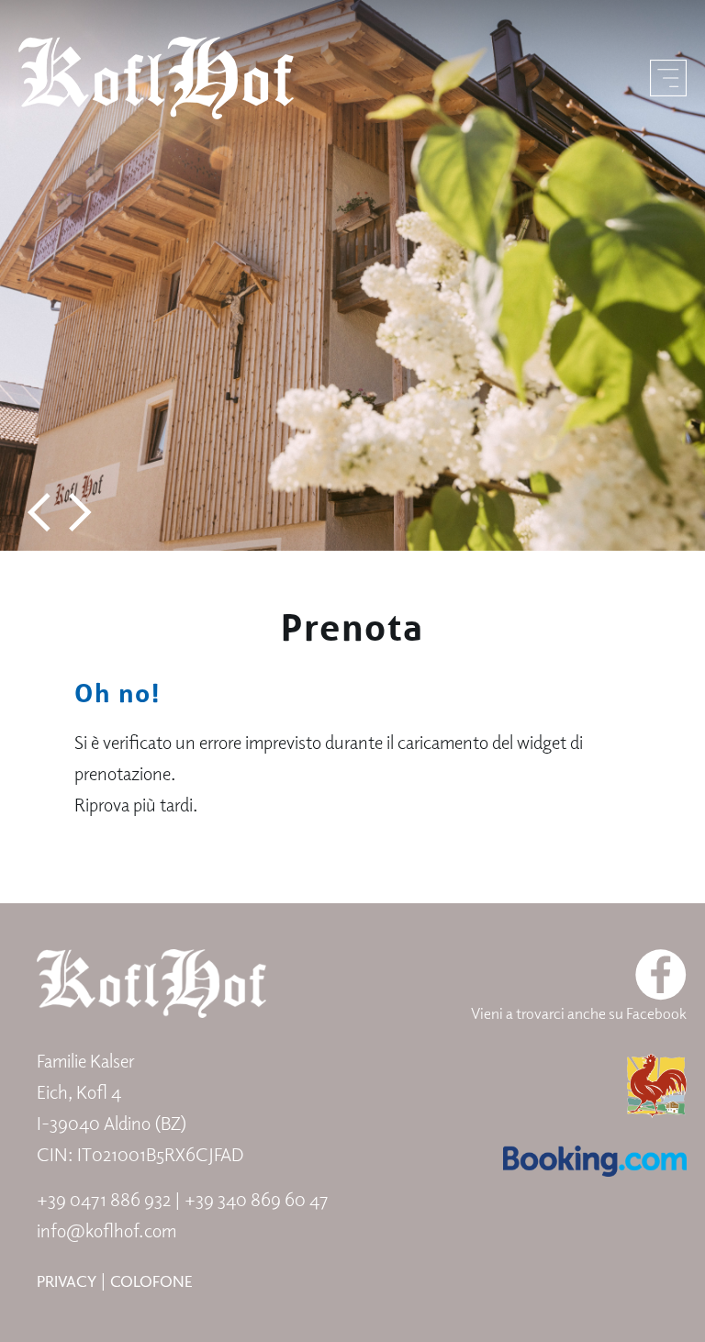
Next (80, 512)
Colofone (151, 1281)
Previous (39, 512)
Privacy (66, 1281)
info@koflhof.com (106, 1230)
